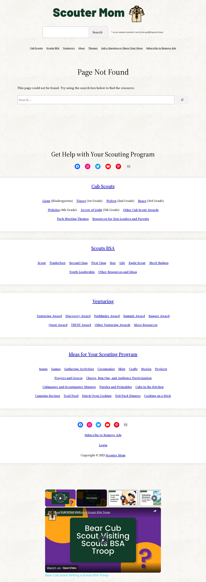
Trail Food (71, 396)
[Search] (182, 99)
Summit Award (134, 316)
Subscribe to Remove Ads (103, 435)
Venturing (103, 301)
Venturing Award (49, 316)
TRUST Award (81, 325)
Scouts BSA (103, 248)
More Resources (145, 325)
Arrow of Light (91, 210)
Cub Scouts (103, 186)
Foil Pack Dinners (128, 396)
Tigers (81, 201)
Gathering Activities (79, 369)
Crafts (133, 369)
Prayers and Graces (68, 378)
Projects (161, 369)
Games (56, 369)
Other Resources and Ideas (117, 272)
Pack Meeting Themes (73, 219)
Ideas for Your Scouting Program (103, 354)
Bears (142, 201)
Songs (43, 369)
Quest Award (58, 325)
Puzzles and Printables (115, 387)
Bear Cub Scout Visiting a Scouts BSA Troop (82, 512)
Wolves (111, 201)
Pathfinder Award (107, 316)
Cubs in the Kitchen (149, 387)
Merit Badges (158, 263)
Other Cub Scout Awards (140, 210)
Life (122, 263)
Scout (42, 263)
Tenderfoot (57, 263)
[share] (155, 511)
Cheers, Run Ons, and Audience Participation (119, 378)
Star (113, 263)
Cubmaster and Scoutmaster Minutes (69, 387)
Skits (121, 369)
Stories (146, 369)
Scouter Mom (115, 455)
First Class (98, 263)
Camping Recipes (47, 396)
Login (103, 445)
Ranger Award (159, 316)
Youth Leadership (82, 272)
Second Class (78, 263)
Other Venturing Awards (112, 325)
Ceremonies (106, 369)
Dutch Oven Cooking (97, 396)
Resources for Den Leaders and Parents (120, 219)
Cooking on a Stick (157, 396)
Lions (46, 201)
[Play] (123, 498)
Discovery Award (77, 316)
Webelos (54, 210)
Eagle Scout (137, 263)
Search (97, 32)
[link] (50, 512)
